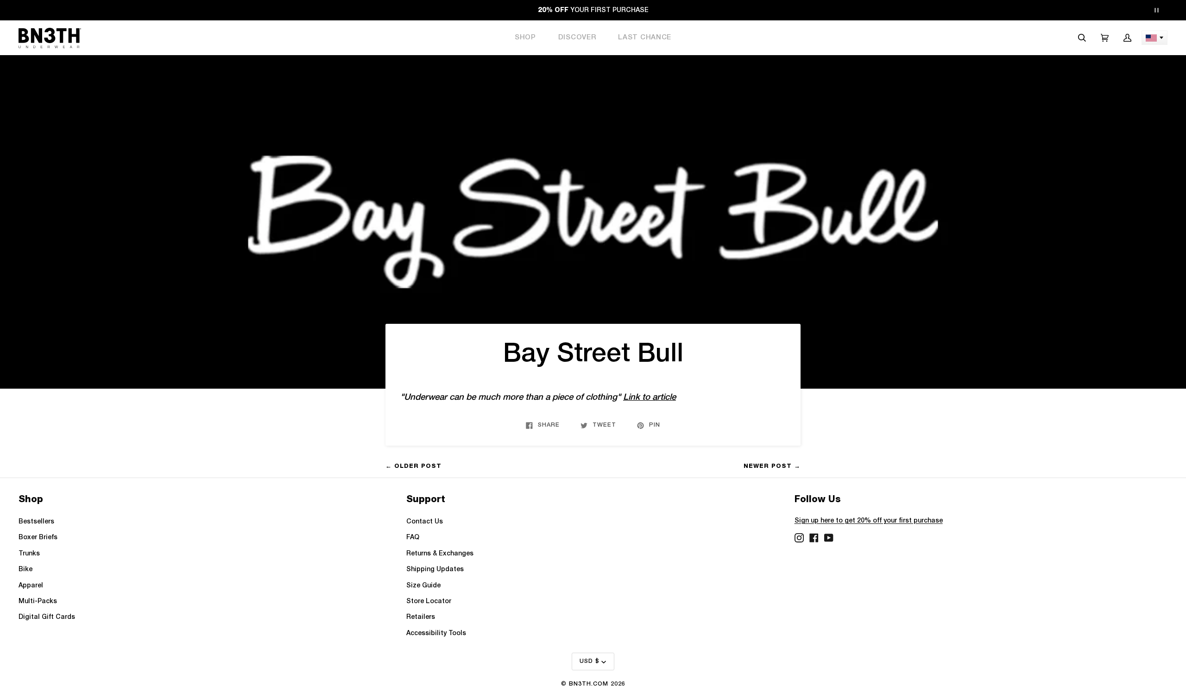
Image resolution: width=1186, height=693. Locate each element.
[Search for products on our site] (1082, 37)
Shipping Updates (435, 570)
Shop (525, 37)
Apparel (31, 586)
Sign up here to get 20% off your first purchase (869, 521)
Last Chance (644, 37)
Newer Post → (772, 465)
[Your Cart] (1104, 37)
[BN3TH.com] (50, 38)
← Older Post (413, 465)
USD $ (589, 661)
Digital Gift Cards (47, 617)
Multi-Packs (38, 601)
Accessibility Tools (436, 633)
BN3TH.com (588, 684)
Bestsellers (36, 522)
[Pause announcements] (1156, 10)
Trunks (29, 554)
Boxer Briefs (38, 538)
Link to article (649, 398)
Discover (577, 37)
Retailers (420, 617)
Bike (25, 570)
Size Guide (423, 586)
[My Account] (1127, 37)
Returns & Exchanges (439, 554)
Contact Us (424, 522)
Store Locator (428, 601)
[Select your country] (1154, 38)
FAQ (412, 538)
